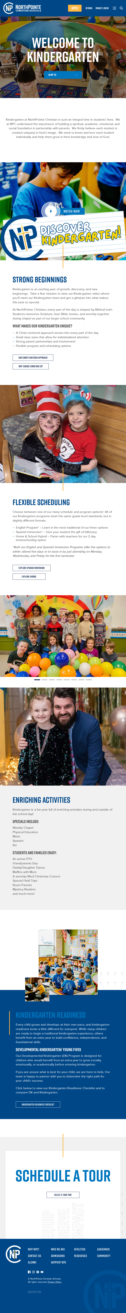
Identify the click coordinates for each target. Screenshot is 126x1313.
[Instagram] (33, 1272)
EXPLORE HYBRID (29, 576)
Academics (103, 1249)
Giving (89, 8)
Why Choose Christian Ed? (31, 366)
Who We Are (58, 1249)
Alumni (32, 1262)
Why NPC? (33, 1249)
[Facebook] (29, 1272)
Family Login (102, 8)
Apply (74, 8)
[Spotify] (37, 1272)
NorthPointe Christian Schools (22, 8)
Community (103, 1256)
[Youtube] (42, 1272)
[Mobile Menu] (114, 8)
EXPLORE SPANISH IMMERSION (32, 568)
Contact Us (34, 1256)
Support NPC (58, 1262)
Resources (80, 1256)
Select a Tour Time (63, 1195)
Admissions (58, 1256)
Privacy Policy (55, 1282)
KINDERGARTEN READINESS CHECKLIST (38, 1104)
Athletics (79, 1249)
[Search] (121, 8)
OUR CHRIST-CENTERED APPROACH (33, 357)
